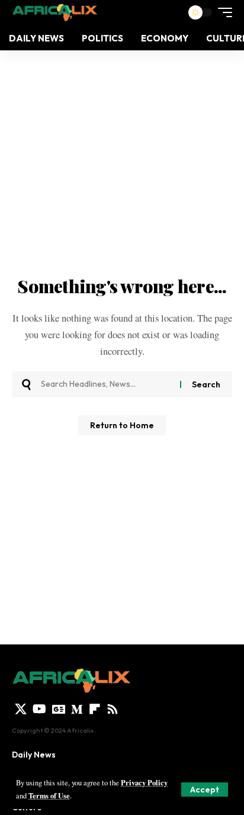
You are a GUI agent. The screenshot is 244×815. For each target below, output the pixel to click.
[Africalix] (54, 12)
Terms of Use (49, 795)
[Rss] (112, 709)
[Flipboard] (95, 709)
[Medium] (77, 709)
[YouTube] (39, 709)
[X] (21, 709)
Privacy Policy (144, 782)
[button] (204, 789)
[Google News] (58, 709)
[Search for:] (106, 384)
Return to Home (122, 425)
